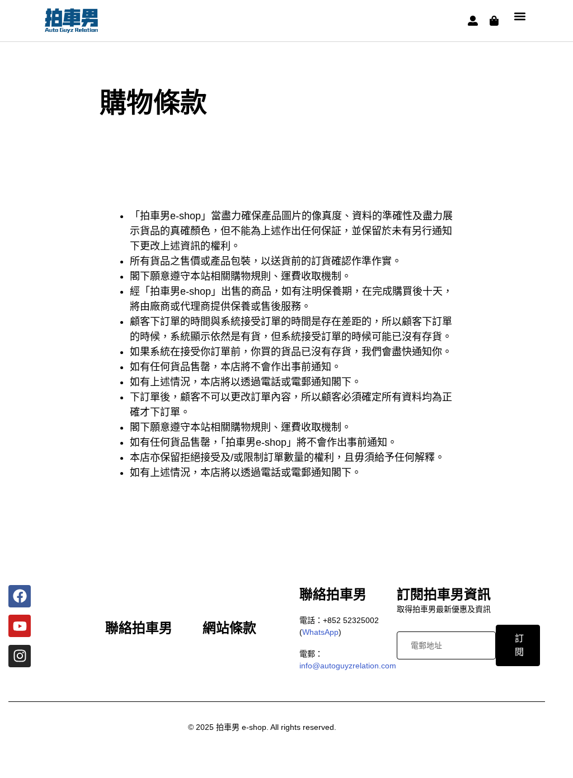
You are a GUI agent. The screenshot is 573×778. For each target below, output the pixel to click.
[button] (519, 16)
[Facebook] (19, 596)
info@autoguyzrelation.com (347, 665)
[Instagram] (19, 656)
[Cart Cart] (494, 21)
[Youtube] (19, 626)
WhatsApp (320, 632)
